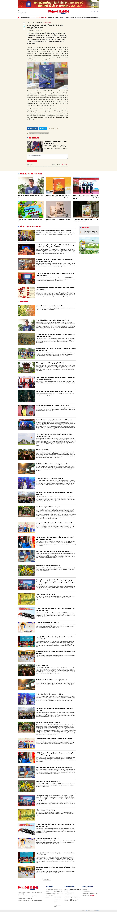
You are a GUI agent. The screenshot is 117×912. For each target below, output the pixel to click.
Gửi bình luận (32, 161)
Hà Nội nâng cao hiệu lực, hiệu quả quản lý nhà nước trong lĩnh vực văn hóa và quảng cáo (55, 538)
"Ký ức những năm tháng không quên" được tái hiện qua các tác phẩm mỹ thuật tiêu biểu (55, 335)
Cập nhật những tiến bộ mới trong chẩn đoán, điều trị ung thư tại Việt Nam (55, 652)
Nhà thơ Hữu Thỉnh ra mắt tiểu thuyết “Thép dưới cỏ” (58, 220)
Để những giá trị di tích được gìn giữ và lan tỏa (50, 363)
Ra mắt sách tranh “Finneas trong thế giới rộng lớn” (30, 220)
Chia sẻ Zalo (43, 128)
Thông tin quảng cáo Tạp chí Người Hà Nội (90, 893)
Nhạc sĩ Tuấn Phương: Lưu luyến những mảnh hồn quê (30, 196)
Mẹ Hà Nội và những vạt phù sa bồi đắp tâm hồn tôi (51, 464)
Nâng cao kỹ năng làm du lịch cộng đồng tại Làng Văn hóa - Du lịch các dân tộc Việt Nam (55, 378)
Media (55, 903)
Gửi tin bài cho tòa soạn (86, 891)
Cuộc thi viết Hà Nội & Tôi (92, 17)
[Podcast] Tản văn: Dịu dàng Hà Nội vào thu (49, 306)
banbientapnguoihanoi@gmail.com (73, 897)
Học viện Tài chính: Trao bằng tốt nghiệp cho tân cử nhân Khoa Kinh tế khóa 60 (55, 638)
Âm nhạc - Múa (57, 899)
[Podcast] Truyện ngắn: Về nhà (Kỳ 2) (47, 623)
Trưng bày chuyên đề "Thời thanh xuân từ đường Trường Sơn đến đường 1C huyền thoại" (54, 260)
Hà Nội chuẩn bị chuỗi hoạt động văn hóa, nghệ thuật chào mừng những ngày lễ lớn (54, 435)
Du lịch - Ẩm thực (57, 897)
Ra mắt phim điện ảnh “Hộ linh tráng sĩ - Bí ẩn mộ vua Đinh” (54, 391)
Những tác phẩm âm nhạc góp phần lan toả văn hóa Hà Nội (54, 420)
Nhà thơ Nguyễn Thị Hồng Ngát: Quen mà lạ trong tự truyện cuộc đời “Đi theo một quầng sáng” (58, 196)
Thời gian (59, 164)
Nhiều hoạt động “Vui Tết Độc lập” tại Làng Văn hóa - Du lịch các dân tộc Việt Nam (56, 349)
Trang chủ (29, 22)
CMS (88, 910)
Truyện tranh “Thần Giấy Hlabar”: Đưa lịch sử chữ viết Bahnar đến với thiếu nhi (85, 220)
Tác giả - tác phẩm (47, 22)
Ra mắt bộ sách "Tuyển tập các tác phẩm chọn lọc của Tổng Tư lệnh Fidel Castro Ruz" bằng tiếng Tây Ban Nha (86, 197)
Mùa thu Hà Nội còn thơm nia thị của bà (48, 565)
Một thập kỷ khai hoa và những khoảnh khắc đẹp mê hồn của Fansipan (54, 493)
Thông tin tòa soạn (85, 889)
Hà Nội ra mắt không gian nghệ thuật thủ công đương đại (53, 230)
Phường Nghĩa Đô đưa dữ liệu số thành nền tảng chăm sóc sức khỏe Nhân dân (55, 289)
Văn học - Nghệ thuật (41, 17)
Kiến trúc (56, 901)
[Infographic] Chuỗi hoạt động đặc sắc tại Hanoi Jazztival (54, 523)
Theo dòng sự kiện (25, 17)
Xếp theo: (54, 164)
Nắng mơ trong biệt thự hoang (45, 594)
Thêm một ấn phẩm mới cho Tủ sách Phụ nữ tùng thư (55, 142)
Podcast (61, 17)
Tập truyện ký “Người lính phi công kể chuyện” (39, 133)
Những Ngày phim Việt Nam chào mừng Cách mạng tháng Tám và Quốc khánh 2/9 (55, 609)
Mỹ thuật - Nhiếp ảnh (80, 17)
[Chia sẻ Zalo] (24, 26)
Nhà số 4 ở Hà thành (42, 450)
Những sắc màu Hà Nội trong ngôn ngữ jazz (49, 478)
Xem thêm (46, 879)
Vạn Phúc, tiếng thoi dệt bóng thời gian (48, 507)
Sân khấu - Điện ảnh (69, 17)
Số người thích (65, 164)
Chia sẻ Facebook (33, 128)
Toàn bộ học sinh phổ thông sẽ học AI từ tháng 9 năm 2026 (54, 551)
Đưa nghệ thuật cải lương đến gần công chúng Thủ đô (52, 405)
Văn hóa (33, 17)
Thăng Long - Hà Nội (53, 17)
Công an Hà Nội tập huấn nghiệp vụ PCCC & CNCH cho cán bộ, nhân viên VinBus (55, 274)
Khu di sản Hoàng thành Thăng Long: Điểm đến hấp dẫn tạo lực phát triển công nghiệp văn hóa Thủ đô (55, 246)
